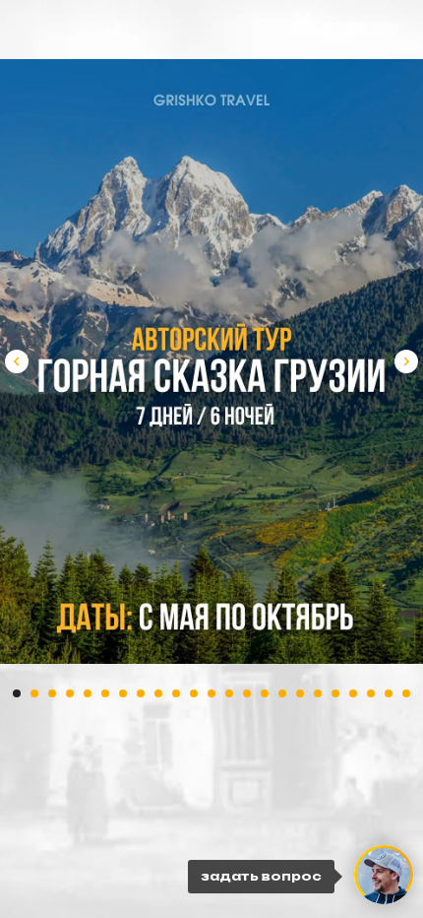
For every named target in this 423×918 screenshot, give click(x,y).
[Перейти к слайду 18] (318, 693)
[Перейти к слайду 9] (158, 693)
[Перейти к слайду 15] (265, 693)
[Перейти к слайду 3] (52, 693)
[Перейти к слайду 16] (282, 693)
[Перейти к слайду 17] (300, 693)
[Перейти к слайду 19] (335, 693)
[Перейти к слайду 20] (353, 693)
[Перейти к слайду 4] (70, 693)
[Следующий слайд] (406, 361)
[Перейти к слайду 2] (34, 693)
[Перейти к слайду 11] (194, 693)
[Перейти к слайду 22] (389, 693)
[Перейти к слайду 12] (211, 693)
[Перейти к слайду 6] (105, 693)
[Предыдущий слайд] (17, 361)
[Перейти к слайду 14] (247, 693)
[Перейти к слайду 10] (176, 693)
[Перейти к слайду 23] (406, 693)
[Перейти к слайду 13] (229, 693)
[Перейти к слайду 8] (141, 693)
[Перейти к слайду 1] (17, 693)
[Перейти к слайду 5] (87, 693)
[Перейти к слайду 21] (371, 693)
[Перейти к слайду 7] (123, 693)
